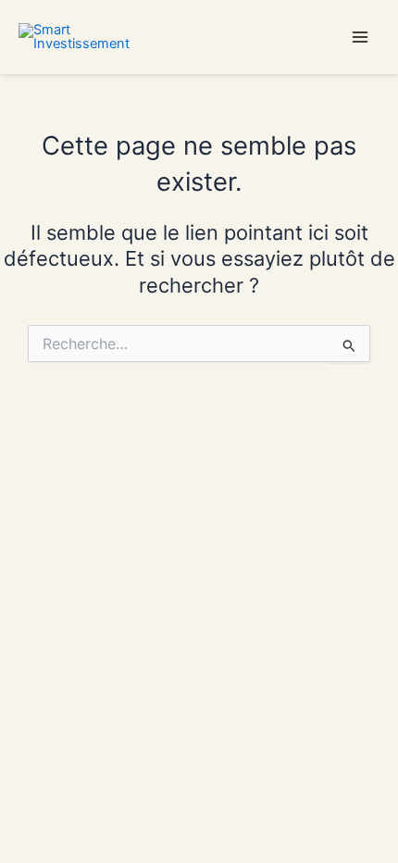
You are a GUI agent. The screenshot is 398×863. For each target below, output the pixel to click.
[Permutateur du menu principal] (360, 37)
